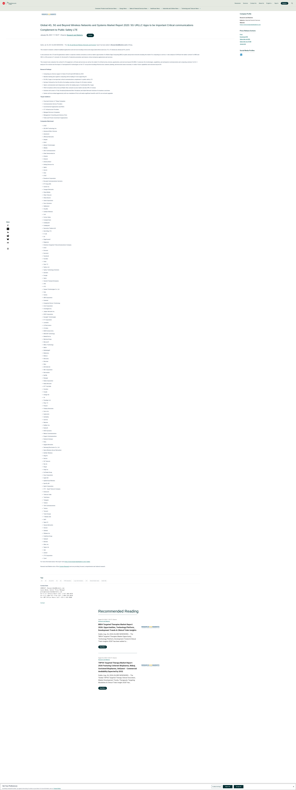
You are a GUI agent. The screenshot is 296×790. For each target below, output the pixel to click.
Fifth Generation (67, 580)
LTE (86, 580)
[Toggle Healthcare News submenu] (161, 8)
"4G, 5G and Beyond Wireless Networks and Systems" (81, 45)
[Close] (293, 786)
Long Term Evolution (78, 580)
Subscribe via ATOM (245, 41)
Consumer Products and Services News (106, 8)
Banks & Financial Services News (138, 8)
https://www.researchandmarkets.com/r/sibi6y (77, 561)
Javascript (243, 44)
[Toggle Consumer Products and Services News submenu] (118, 8)
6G (60, 580)
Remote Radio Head (94, 580)
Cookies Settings (216, 786)
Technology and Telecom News (190, 8)
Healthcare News (155, 8)
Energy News (123, 8)
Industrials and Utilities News (170, 8)
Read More (102, 647)
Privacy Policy (57, 788)
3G (41, 580)
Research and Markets (75, 35)
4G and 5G (51, 580)
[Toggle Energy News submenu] (128, 8)
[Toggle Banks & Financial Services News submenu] (149, 8)
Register (284, 3)
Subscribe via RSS (245, 39)
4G (45, 580)
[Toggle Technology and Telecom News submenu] (200, 8)
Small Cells (104, 580)
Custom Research (64, 566)
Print (241, 34)
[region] (148, 787)
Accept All (238, 786)
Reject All (227, 786)
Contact (42, 603)
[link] (238, 3)
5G (57, 580)
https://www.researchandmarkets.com (250, 24)
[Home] (9, 3)
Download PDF (244, 37)
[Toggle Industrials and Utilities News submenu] (180, 8)
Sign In (276, 3)
